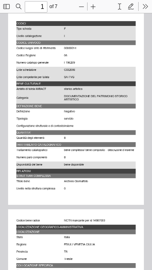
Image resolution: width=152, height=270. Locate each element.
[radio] (119, 6)
